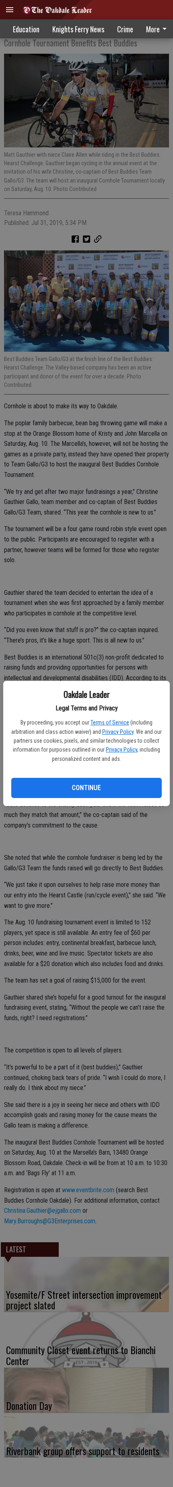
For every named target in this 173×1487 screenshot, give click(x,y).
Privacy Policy (118, 732)
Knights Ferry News (78, 29)
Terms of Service (110, 722)
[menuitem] (125, 29)
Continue (86, 788)
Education (26, 29)
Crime (125, 29)
